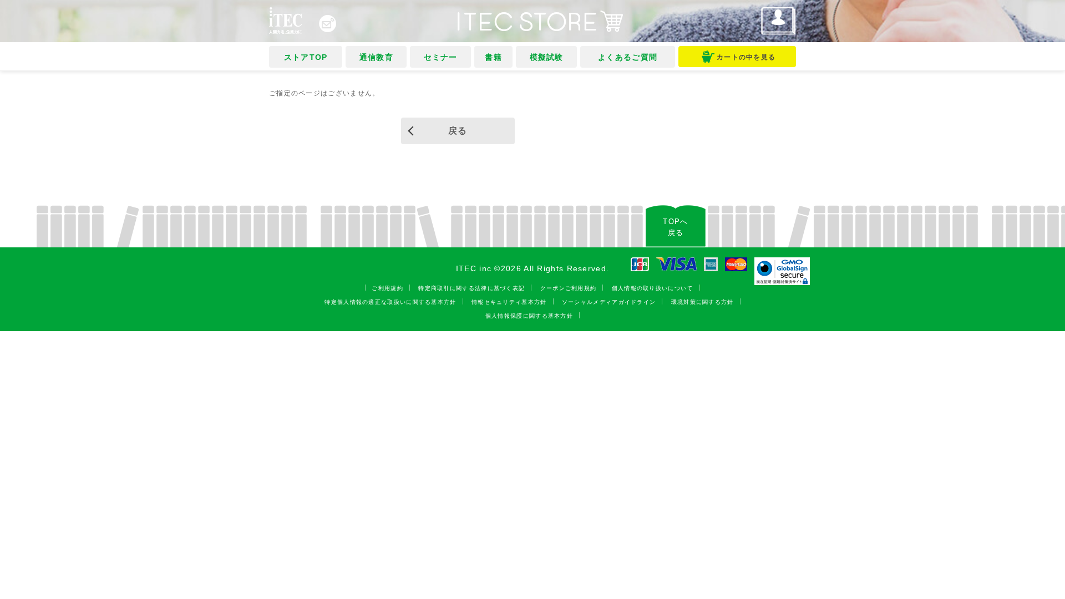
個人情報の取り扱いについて (652, 288)
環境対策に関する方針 (702, 302)
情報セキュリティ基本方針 (509, 302)
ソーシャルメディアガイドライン (609, 302)
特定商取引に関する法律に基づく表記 (471, 288)
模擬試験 (547, 57)
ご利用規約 (387, 288)
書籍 (493, 57)
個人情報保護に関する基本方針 (529, 316)
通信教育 (376, 57)
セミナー (441, 57)
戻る (458, 130)
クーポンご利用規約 (568, 288)
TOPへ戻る (675, 227)
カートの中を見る (746, 57)
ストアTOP (306, 57)
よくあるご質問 (627, 57)
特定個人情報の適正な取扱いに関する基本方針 (390, 302)
